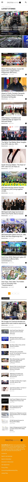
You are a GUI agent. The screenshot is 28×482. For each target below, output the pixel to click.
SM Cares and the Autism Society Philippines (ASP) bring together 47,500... (12, 189)
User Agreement (5, 464)
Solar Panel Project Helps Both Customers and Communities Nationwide (16, 332)
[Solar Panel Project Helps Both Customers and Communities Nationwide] (11, 41)
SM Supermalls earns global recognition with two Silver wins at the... (17, 339)
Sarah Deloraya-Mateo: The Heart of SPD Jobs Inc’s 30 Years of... (13, 165)
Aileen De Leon (4, 33)
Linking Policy (4, 473)
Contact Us (4, 453)
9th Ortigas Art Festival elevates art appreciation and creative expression (13, 322)
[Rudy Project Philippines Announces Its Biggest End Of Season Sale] (5, 401)
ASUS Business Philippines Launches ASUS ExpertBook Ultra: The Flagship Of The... (18, 414)
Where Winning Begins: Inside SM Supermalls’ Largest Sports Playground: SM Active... (12, 70)
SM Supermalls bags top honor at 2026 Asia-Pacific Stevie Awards (12, 213)
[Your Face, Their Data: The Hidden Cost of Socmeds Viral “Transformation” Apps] (14, 273)
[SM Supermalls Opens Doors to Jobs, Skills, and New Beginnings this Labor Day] (14, 226)
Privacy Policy (4, 467)
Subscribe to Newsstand (7, 461)
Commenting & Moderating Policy (9, 470)
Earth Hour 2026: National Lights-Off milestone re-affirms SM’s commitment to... (13, 259)
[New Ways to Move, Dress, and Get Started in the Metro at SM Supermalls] (5, 346)
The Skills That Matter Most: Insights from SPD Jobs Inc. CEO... (13, 143)
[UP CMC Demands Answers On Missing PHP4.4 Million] (5, 422)
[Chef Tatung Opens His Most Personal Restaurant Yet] (5, 407)
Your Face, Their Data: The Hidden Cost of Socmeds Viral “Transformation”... (12, 283)
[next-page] (18, 293)
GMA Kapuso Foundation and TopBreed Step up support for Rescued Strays (11, 119)
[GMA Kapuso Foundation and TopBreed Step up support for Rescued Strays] (14, 109)
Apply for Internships (6, 459)
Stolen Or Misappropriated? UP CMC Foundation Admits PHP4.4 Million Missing (18, 429)
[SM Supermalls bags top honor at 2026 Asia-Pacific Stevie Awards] (14, 203)
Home (2, 6)
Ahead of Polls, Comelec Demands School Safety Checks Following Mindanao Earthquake (13, 95)
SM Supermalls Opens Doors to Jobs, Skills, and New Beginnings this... (13, 235)
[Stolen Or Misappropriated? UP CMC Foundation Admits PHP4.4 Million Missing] (5, 429)
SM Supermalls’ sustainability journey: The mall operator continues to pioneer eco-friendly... (18, 353)
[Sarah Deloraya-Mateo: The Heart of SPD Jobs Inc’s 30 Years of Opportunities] (14, 156)
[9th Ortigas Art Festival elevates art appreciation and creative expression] (14, 23)
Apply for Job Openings (6, 456)
